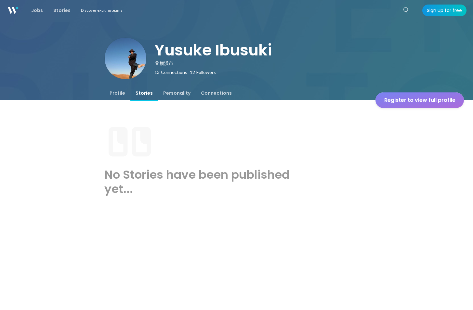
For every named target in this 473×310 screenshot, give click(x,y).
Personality (177, 93)
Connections (216, 93)
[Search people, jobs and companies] (406, 10)
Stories (144, 93)
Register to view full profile (419, 100)
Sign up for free (444, 10)
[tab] (117, 93)
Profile (117, 93)
